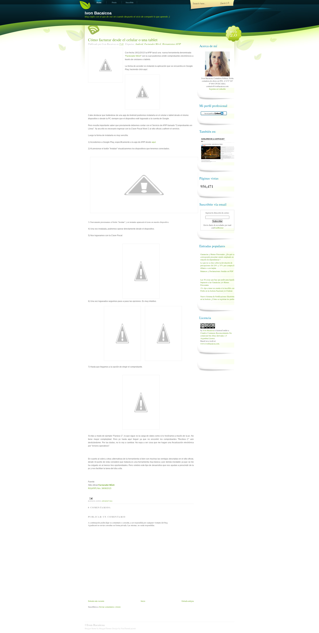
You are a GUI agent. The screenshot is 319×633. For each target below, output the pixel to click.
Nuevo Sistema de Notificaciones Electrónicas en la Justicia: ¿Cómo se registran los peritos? (218, 297)
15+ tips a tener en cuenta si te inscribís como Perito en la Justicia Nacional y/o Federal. (218, 289)
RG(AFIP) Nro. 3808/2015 (99, 488)
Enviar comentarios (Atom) (110, 606)
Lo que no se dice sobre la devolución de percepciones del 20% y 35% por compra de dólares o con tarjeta (217, 265)
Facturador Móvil (152, 43)
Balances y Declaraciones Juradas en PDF (216, 271)
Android (139, 43)
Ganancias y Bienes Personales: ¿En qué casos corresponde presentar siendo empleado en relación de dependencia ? (218, 257)
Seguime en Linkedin (217, 89)
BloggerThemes (105, 628)
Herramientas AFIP (171, 43)
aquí (154, 142)
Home (99, 2)
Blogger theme (91, 628)
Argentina (107, 501)
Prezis (114, 2)
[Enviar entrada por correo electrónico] (90, 498)
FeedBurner (218, 227)
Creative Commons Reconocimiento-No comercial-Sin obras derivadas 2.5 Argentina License (216, 336)
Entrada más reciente (96, 601)
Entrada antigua (188, 601)
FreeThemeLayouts (128, 628)
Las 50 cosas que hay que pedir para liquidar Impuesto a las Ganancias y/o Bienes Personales (217, 282)
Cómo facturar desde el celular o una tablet (123, 39)
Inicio (143, 601)
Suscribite (129, 2)
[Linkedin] (217, 75)
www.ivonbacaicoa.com (209, 343)
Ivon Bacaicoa (98, 13)
